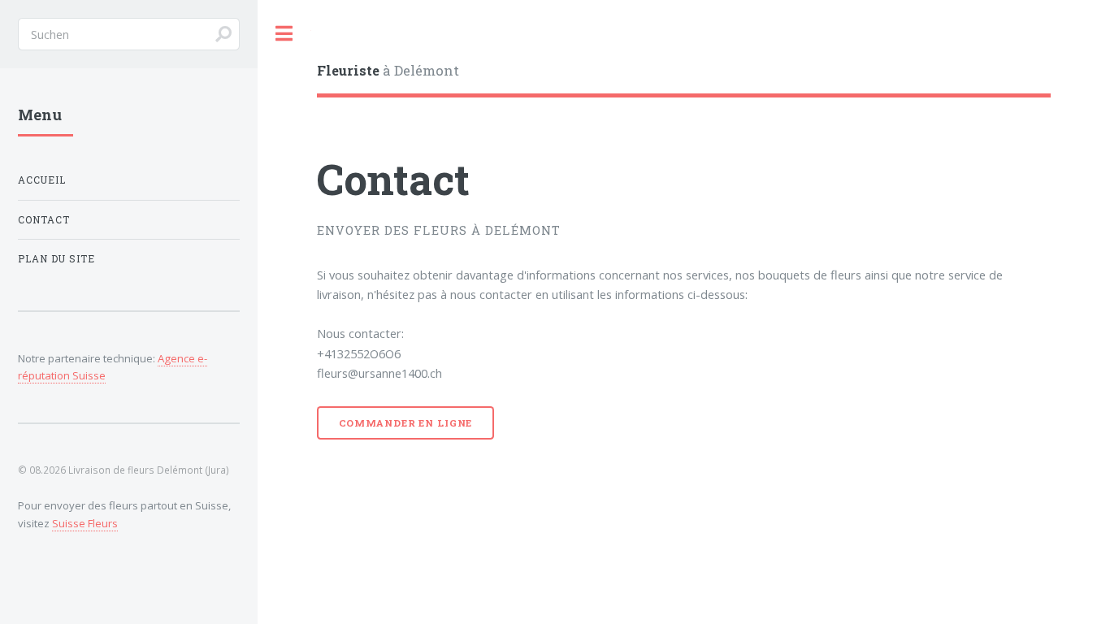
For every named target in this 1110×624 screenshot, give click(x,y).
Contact (44, 220)
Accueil (42, 180)
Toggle (284, 33)
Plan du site (56, 259)
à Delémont (388, 70)
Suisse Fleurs (85, 523)
